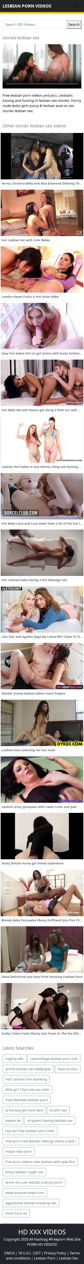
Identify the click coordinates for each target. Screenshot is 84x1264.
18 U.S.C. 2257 (29, 1253)
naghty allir (14, 1058)
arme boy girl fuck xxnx (24, 1110)
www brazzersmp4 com (24, 1192)
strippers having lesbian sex (50, 1120)
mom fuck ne (16, 1213)
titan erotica (68, 1069)
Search (74, 24)
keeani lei (13, 1120)
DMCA (9, 1253)
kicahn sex (58, 1110)
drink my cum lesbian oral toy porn (33, 1182)
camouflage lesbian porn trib (54, 1058)
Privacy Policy (55, 1253)
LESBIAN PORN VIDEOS (27, 6)
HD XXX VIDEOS (42, 1231)
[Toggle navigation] (75, 6)
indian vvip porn (18, 1151)
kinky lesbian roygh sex (24, 1172)
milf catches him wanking (26, 1079)
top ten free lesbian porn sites (29, 1130)
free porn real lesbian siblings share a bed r (40, 1141)
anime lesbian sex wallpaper (28, 1069)
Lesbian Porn (44, 1258)
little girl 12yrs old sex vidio (27, 1089)
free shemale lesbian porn (26, 1100)
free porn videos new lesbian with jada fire (40, 1161)
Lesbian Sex (68, 1258)
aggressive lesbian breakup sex (30, 1203)
